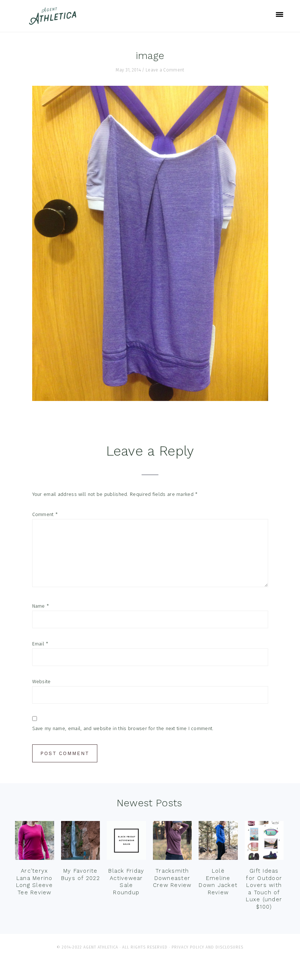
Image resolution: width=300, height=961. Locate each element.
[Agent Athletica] (54, 21)
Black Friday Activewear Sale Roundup (126, 882)
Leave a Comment (165, 70)
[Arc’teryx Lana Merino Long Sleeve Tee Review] (34, 842)
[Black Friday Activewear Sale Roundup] (126, 842)
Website (41, 681)
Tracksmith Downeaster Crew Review (172, 878)
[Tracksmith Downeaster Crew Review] (172, 842)
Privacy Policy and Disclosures (207, 947)
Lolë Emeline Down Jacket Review (218, 882)
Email (40, 644)
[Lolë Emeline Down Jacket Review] (218, 842)
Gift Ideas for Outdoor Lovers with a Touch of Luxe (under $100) (264, 889)
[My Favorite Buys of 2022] (80, 842)
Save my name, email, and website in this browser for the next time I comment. (123, 728)
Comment (45, 514)
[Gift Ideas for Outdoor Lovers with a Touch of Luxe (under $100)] (264, 842)
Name (40, 606)
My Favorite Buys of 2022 (80, 874)
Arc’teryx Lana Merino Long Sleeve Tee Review (34, 882)
